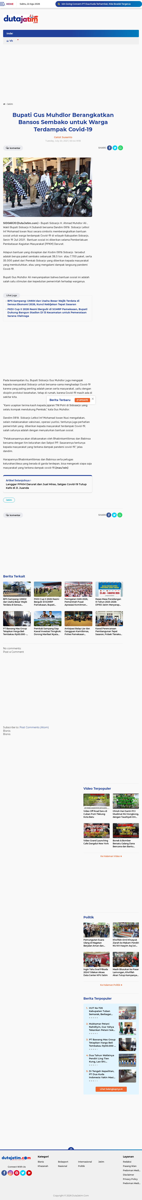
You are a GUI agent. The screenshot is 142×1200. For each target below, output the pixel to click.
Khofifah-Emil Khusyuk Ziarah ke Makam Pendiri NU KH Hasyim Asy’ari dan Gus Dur (126, 943)
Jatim (9, 500)
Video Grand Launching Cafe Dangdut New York (96, 842)
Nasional (62, 1166)
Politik (88, 917)
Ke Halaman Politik (110, 985)
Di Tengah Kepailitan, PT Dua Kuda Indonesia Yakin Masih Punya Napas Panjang (102, 1074)
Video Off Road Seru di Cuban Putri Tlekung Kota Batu (95, 814)
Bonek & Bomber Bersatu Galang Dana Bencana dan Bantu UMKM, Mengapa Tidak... (125, 843)
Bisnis (41, 1161)
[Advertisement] (76, 34)
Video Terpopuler (97, 789)
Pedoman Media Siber (132, 1170)
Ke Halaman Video (110, 856)
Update (83, 400)
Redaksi (127, 1161)
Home (9, 4)
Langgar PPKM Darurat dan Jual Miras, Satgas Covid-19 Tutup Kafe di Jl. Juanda (46, 486)
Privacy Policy (130, 1179)
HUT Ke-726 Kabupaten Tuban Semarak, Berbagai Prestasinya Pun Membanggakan (100, 1011)
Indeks (11, 33)
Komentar (14, 148)
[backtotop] (71, 1150)
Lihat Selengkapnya (110, 1089)
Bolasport (63, 1161)
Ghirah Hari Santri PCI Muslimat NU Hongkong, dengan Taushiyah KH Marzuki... (126, 814)
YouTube (31, 1177)
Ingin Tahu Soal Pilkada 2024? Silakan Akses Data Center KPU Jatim (95, 972)
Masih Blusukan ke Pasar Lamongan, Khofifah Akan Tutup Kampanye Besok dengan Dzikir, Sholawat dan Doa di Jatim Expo (126, 972)
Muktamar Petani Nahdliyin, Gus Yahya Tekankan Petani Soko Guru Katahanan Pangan (102, 1027)
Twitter (24, 1177)
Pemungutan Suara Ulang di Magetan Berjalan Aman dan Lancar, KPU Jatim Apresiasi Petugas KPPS (96, 943)
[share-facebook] (109, 147)
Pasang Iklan (129, 1166)
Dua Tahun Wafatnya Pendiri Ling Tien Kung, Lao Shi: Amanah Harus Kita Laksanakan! (101, 1058)
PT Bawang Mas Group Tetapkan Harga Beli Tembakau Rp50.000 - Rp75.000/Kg (102, 1042)
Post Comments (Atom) (34, 727)
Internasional (85, 1161)
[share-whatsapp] (120, 147)
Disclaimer (128, 1174)
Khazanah (43, 1166)
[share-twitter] (115, 147)
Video (13, 40)
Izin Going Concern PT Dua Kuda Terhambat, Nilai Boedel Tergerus (96, 4)
